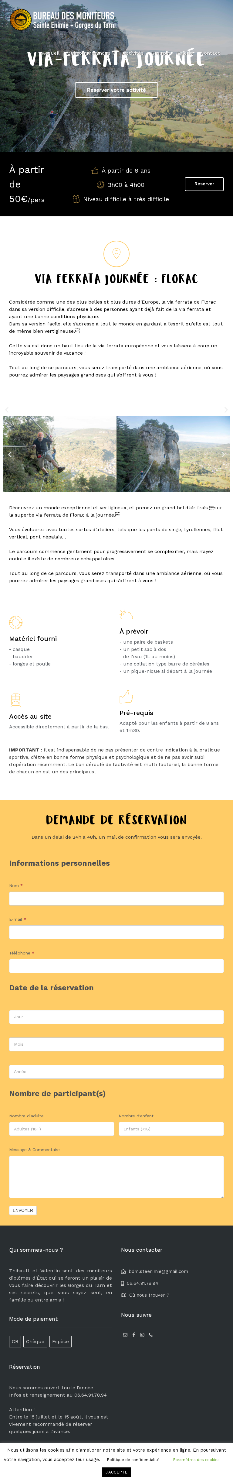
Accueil (50, 53)
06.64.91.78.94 (90, 1395)
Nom (16, 885)
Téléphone (21, 953)
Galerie (185, 53)
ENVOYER (23, 1210)
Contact (210, 53)
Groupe (160, 53)
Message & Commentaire (34, 1149)
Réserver (204, 184)
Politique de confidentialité (133, 1459)
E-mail (17, 919)
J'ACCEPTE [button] (116, 1472)
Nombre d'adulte (26, 1115)
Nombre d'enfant (136, 1115)
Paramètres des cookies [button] (196, 1459)
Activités (133, 53)
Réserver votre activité (116, 90)
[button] (7, 409)
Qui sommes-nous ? (91, 53)
